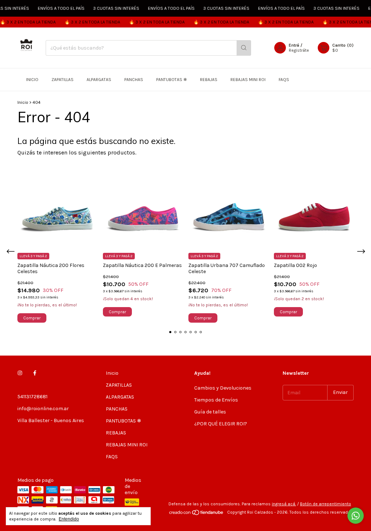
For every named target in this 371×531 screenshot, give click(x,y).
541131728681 (32, 397)
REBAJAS (208, 79)
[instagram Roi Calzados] (19, 373)
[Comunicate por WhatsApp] (355, 515)
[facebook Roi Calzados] (34, 373)
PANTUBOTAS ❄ (171, 79)
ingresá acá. (284, 503)
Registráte (299, 50)
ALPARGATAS (99, 79)
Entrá (294, 45)
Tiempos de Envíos (216, 400)
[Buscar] (244, 48)
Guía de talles (210, 412)
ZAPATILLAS (62, 79)
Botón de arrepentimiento (325, 503)
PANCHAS (133, 79)
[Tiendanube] (196, 514)
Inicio (32, 79)
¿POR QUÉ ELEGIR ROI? (220, 424)
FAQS (284, 79)
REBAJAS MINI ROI (248, 79)
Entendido (69, 519)
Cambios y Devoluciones (222, 388)
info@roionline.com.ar (43, 408)
